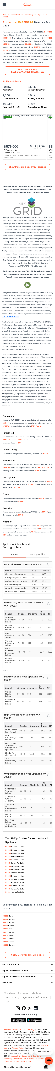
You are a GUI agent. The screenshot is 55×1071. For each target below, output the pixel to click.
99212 (8, 882)
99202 (8, 869)
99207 (8, 860)
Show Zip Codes (27, 954)
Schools (14, 554)
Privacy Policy (18, 1048)
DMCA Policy (28, 1058)
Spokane (42, 15)
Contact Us (23, 993)
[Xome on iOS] (19, 1020)
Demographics (37, 554)
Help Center (36, 993)
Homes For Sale (16, 15)
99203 (8, 866)
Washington (30, 15)
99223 (8, 856)
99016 (8, 892)
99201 (8, 873)
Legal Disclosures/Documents (36, 997)
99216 (8, 889)
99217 (8, 863)
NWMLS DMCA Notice (10, 317)
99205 (8, 853)
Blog (17, 997)
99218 (8, 879)
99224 (5, 17)
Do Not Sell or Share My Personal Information (25, 1060)
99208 (8, 847)
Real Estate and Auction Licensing (19, 1029)
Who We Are (9, 993)
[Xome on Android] (34, 1020)
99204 (8, 885)
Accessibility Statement (21, 1056)
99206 (8, 876)
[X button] (30, 1008)
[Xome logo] (27, 4)
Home (5, 15)
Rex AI (6, 1002)
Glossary (8, 997)
